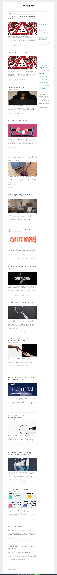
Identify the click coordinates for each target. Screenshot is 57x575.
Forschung (19, 563)
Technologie (40, 88)
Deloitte (47, 70)
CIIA (12, 223)
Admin (19, 89)
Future (45, 73)
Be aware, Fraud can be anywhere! (19, 490)
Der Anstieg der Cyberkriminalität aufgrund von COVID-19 (22, 267)
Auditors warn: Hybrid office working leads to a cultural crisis (20, 195)
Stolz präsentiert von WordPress (13, 568)
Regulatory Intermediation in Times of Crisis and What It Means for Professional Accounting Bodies (44, 29)
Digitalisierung (41, 71)
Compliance (44, 65)
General (14, 184)
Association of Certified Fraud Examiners (18, 45)
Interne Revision (28, 563)
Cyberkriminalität (18, 295)
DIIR (43, 71)
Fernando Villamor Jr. (17, 569)
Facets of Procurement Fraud (17, 120)
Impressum (46, 107)
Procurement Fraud (31, 148)
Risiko (26, 332)
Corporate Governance (43, 67)
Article (21, 113)
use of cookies (32, 574)
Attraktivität (14, 563)
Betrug (31, 258)
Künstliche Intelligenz (45, 82)
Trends (47, 88)
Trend (45, 88)
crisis (15, 223)
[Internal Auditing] (28, 7)
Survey (33, 223)
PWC (45, 84)
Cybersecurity (24, 295)
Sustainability (41, 57)
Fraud (28, 45)
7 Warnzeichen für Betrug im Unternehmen (22, 230)
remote (26, 223)
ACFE (12, 113)
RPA (41, 87)
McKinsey (40, 84)
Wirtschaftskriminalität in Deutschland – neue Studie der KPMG (21, 378)
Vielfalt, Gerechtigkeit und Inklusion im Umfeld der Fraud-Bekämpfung (20, 339)
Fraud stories (30, 113)
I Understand (37, 574)
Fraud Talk (33, 295)
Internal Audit (17, 79)
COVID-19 (41, 68)
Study (30, 223)
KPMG (15, 187)
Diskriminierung (32, 369)
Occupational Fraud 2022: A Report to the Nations (22, 17)
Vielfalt (17, 370)
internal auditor (24, 79)
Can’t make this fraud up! (16, 88)
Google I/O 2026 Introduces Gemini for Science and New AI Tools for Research (43, 24)
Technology (40, 59)
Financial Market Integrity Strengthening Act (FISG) (22, 158)
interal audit (17, 148)
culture (19, 223)
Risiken (39, 85)
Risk (8, 150)
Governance (17, 481)
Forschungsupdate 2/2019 (16, 526)
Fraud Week (20, 519)
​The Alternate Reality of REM (17, 52)
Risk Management (23, 330)
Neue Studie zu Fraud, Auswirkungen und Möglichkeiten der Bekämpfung (22, 453)
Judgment (34, 563)
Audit (41, 65)
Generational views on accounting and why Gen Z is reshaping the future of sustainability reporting (44, 41)
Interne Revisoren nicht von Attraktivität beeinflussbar (21, 547)
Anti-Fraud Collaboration (16, 332)
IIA (45, 74)
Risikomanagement (46, 85)
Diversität (9, 370)
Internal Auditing (15, 147)
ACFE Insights (17, 113)
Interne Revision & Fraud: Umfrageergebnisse (16, 416)
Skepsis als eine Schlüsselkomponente (20, 302)
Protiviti (43, 84)
